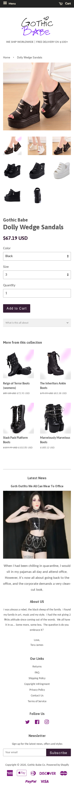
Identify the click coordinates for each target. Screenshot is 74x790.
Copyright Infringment (37, 684)
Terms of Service (37, 701)
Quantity (9, 285)
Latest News (37, 478)
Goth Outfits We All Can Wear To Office (37, 486)
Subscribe (58, 752)
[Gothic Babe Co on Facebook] (37, 723)
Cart (67, 3)
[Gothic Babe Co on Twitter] (27, 723)
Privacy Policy (37, 689)
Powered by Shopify (57, 765)
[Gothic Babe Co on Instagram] (46, 723)
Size (6, 267)
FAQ (37, 672)
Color (7, 248)
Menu (12, 3)
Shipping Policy (37, 678)
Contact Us (37, 695)
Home (6, 57)
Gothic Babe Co (36, 765)
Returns (37, 666)
